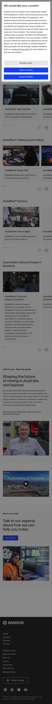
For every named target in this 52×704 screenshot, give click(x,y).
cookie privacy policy (21, 49)
